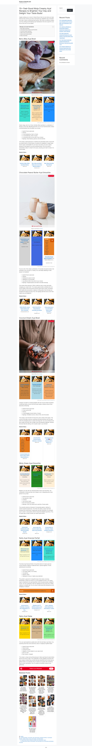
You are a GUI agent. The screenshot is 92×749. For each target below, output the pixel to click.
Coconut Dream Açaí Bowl (26, 31)
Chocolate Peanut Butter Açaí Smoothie (29, 29)
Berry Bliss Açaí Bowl (25, 28)
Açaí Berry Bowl (48, 105)
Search (61, 8)
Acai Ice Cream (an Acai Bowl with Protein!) (36, 107)
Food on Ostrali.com (25, 1)
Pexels (41, 94)
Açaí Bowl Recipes (24, 737)
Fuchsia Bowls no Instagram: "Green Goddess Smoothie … (49, 529)
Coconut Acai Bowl (36, 384)
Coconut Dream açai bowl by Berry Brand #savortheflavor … (24, 455)
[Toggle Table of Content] (52, 27)
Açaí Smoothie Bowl (24, 474)
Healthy (21, 736)
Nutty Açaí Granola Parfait (26, 34)
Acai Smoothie (48, 474)
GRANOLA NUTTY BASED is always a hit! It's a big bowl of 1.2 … (37, 607)
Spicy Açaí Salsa (24, 35)
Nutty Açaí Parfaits (32, 738)
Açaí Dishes (30, 737)
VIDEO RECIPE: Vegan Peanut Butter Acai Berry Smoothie (25, 309)
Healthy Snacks (26, 738)
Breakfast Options (43, 737)
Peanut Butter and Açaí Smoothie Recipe (25, 241)
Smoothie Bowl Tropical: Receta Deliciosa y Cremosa (36, 439)
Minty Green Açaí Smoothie (26, 32)
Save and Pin (51, 42)
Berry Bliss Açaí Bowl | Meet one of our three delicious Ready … (37, 165)
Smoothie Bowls (40, 738)
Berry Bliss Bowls (36, 737)
